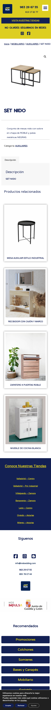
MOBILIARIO (17, 44)
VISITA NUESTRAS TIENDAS (25, 20)
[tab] (10, 159)
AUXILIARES (32, 44)
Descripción (10, 160)
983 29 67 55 (25, 570)
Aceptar (8, 705)
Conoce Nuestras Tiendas (25, 466)
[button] (45, 8)
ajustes (23, 700)
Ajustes (34, 705)
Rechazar (21, 705)
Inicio (6, 44)
